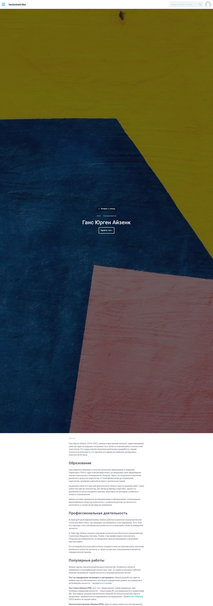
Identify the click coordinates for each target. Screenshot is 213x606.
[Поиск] (200, 4)
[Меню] (3, 4)
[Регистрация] (208, 4)
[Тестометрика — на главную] (17, 4)
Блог (99, 216)
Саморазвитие (110, 216)
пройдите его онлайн (102, 583)
